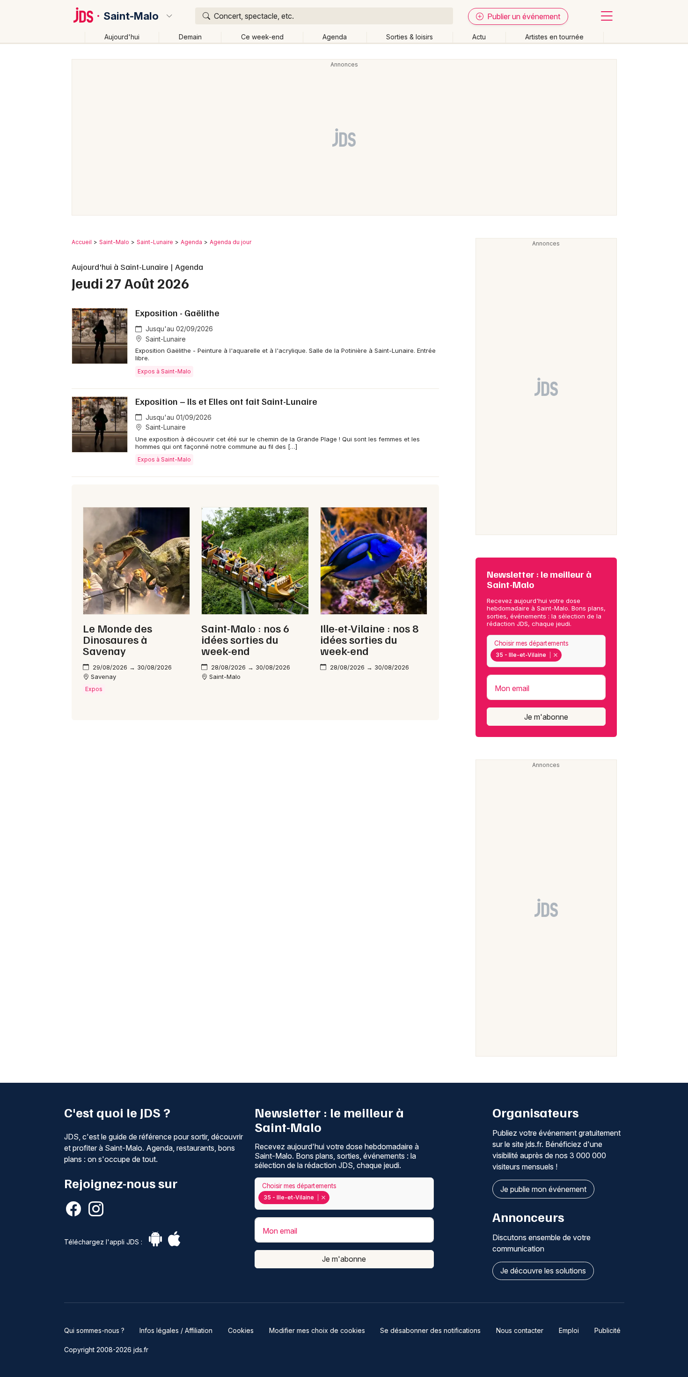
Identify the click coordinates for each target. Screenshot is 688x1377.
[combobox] (546, 651)
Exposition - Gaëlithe (177, 312)
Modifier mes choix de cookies (317, 1330)
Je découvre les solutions (543, 1270)
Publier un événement (522, 16)
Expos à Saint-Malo (164, 371)
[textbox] (566, 655)
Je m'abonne (546, 717)
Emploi (569, 1330)
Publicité (607, 1330)
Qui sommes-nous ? (94, 1330)
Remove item (555, 655)
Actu (479, 37)
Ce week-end (262, 37)
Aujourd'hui (121, 37)
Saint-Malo (131, 16)
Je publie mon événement (543, 1189)
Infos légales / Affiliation (175, 1330)
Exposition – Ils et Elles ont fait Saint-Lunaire (226, 401)
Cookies (241, 1330)
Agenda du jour (230, 242)
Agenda (334, 37)
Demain (190, 37)
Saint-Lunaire (155, 242)
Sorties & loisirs (409, 37)
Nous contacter (519, 1330)
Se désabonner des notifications (430, 1330)
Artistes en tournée (554, 37)
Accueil (82, 242)
